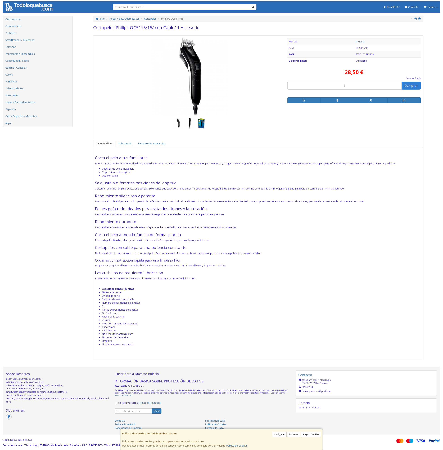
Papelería (10, 109)
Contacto (413, 7)
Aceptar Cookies (311, 434)
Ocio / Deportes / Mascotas (21, 116)
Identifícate (392, 7)
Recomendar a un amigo (152, 143)
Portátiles (10, 33)
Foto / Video (12, 95)
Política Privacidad (125, 424)
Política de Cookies (236, 445)
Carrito (431, 7)
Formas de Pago (214, 428)
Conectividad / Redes (17, 60)
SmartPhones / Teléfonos (19, 40)
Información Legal (215, 420)
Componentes (13, 26)
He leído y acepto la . (139, 402)
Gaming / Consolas (16, 67)
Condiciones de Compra (128, 428)
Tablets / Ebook (14, 88)
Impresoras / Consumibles (20, 53)
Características (104, 143)
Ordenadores (12, 19)
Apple (8, 123)
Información (125, 143)
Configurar (279, 434)
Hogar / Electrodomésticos (20, 102)
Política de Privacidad (123, 395)
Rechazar (293, 434)
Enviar (157, 410)
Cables (9, 74)
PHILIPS (360, 41)
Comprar (411, 85)
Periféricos (11, 81)
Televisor (10, 46)
